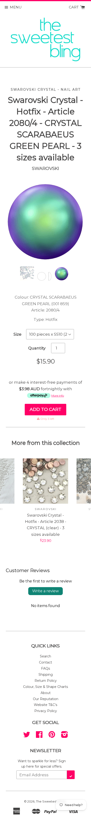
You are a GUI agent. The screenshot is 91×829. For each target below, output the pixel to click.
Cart (74, 7)
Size (17, 334)
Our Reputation (45, 699)
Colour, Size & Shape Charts (45, 687)
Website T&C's (45, 705)
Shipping (45, 674)
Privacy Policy (45, 711)
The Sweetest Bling (50, 801)
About (46, 693)
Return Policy (46, 681)
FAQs (45, 668)
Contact (45, 662)
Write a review (45, 591)
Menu (16, 7)
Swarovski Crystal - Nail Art (45, 89)
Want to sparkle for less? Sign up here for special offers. (42, 763)
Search (45, 656)
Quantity (37, 348)
